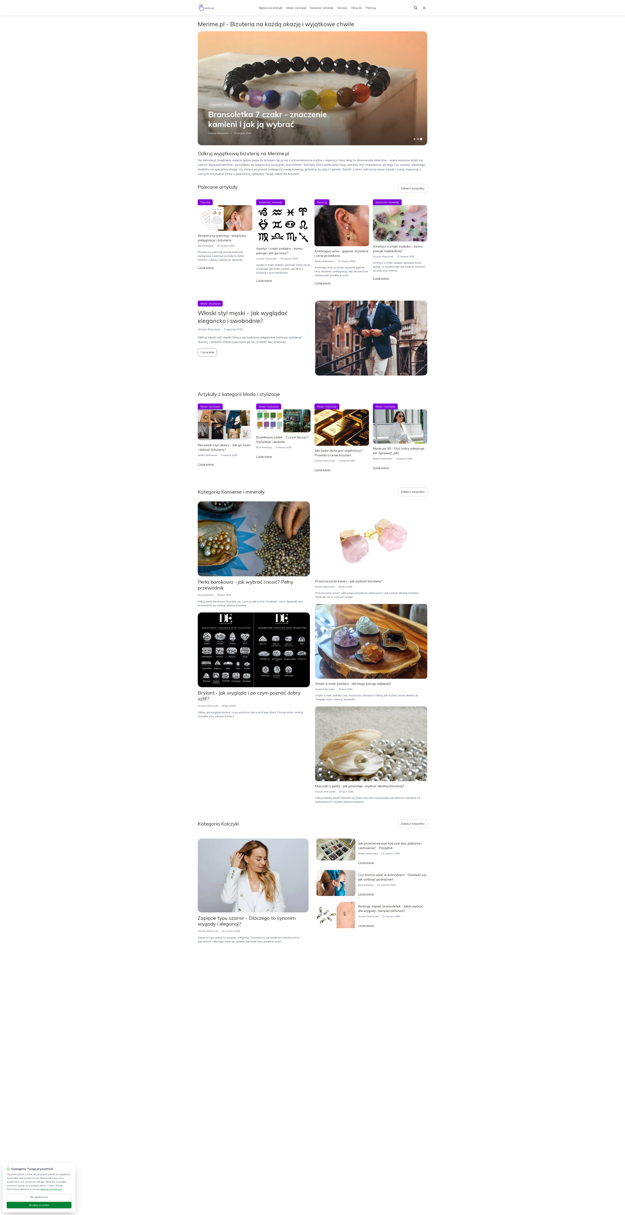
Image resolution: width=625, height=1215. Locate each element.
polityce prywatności (51, 1189)
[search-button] (415, 8)
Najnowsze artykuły (270, 7)
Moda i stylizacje (296, 7)
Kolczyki (342, 7)
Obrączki (356, 7)
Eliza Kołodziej (205, 245)
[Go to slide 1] (415, 139)
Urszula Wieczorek (218, 133)
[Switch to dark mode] (424, 8)
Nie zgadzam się (39, 1197)
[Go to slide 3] (421, 139)
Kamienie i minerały (321, 7)
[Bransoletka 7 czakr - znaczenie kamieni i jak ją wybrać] (312, 88)
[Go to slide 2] (418, 139)
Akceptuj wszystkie (39, 1205)
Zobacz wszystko (412, 188)
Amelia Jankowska (324, 261)
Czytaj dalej (207, 352)
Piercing (371, 7)
